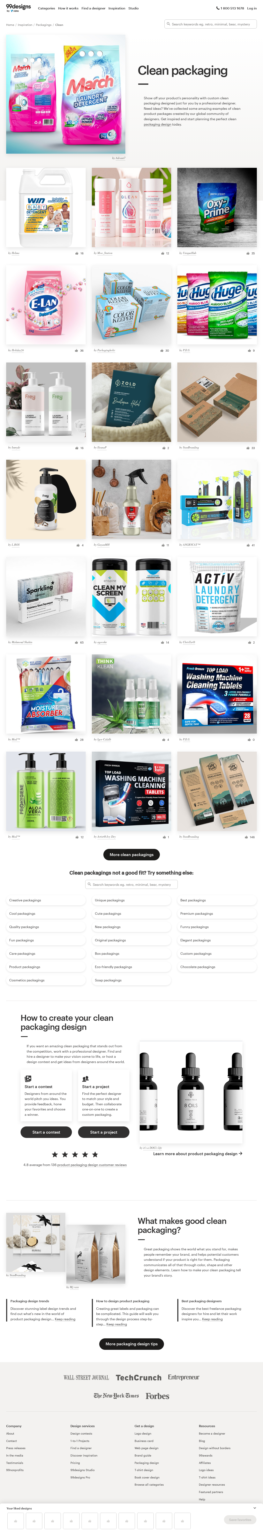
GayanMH (103, 544)
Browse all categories (149, 1484)
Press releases (15, 1448)
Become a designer (212, 1433)
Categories (46, 8)
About (10, 1433)
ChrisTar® (189, 642)
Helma (15, 253)
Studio (133, 8)
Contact (11, 1441)
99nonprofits (15, 1470)
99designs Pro (80, 1477)
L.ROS (16, 544)
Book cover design (147, 1477)
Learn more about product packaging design (195, 1153)
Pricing (75, 1463)
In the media (14, 1455)
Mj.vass (74, 1287)
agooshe (102, 642)
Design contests (81, 1433)
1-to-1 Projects (79, 1441)
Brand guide (143, 1455)
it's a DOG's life (152, 1148)
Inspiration (116, 8)
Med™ (16, 739)
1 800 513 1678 (232, 8)
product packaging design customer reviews (92, 1165)
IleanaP (102, 447)
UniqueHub (189, 253)
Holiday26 (18, 350)
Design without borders (215, 1448)
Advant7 (120, 158)
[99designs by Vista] (18, 8)
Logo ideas (206, 1470)
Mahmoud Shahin (22, 642)
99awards (205, 1455)
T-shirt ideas (207, 1477)
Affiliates (205, 1463)
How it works (68, 8)
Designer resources (212, 1484)
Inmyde (16, 447)
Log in (252, 8)
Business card (144, 1441)
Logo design (143, 1433)
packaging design (157, 124)
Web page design (146, 1448)
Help (202, 1499)
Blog (202, 1441)
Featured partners (211, 1492)
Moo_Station (104, 253)
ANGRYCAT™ (191, 544)
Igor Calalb (104, 739)
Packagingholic (106, 350)
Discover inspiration (83, 1455)
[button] (254, 1508)
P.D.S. (186, 350)
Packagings (44, 24)
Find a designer (93, 8)
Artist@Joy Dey (106, 836)
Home (10, 24)
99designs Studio (82, 1470)
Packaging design (147, 1463)
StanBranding (191, 447)
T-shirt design (144, 1470)
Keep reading (65, 1319)
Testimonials (14, 1463)
